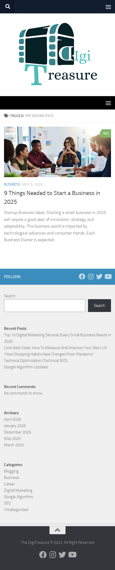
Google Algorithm (18, 496)
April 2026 (12, 419)
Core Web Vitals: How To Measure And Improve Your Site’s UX (55, 347)
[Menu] (108, 6)
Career (9, 484)
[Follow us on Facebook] (82, 276)
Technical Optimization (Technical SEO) (35, 360)
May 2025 (12, 438)
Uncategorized (16, 509)
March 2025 (14, 445)
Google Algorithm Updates (26, 367)
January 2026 (15, 425)
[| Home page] (57, 54)
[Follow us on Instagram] (90, 276)
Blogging (11, 471)
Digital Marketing (18, 490)
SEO (7, 503)
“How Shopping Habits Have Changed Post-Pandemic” (49, 354)
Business (12, 184)
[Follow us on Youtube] (108, 276)
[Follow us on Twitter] (99, 276)
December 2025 (17, 432)
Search (9, 296)
